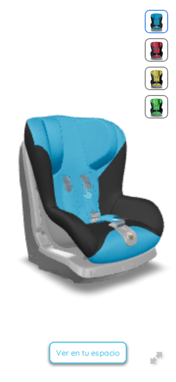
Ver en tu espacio (88, 353)
